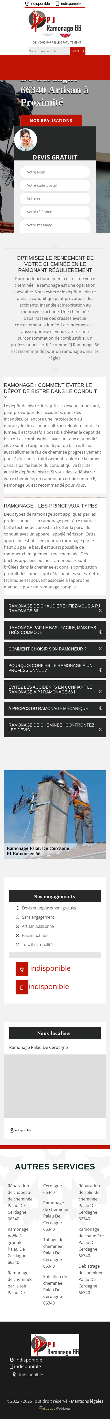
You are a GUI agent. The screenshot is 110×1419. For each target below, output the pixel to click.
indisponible (39, 3)
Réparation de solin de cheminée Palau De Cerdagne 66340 (89, 1202)
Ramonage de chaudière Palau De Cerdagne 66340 (91, 1242)
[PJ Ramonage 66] (55, 20)
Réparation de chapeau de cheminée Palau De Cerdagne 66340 (20, 1202)
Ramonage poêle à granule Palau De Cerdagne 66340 (18, 1245)
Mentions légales (87, 1401)
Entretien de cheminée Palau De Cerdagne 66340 (55, 1290)
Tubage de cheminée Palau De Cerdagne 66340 (53, 1253)
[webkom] (55, 1408)
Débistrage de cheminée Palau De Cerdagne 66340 (91, 1279)
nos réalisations (51, 120)
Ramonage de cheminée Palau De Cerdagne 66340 (55, 1216)
